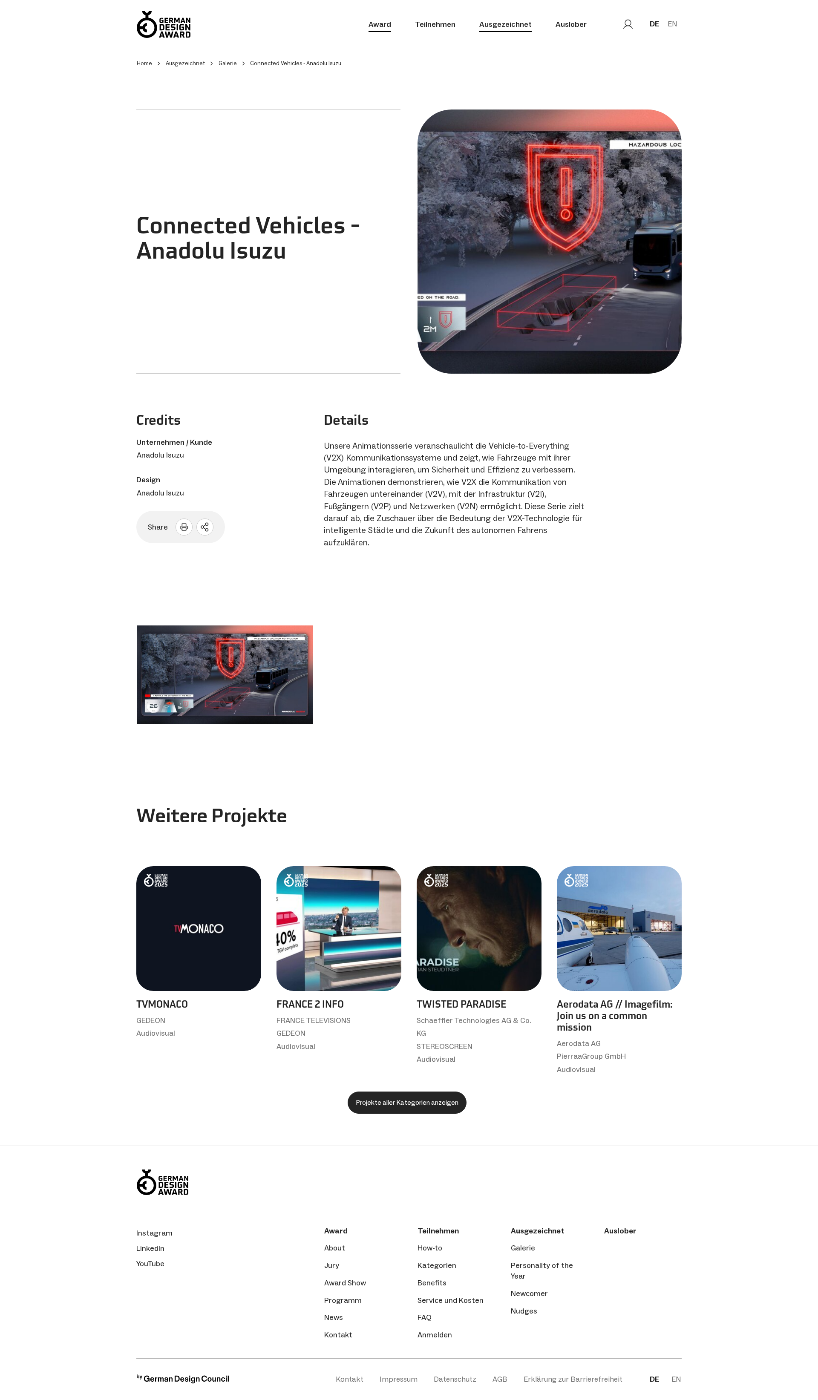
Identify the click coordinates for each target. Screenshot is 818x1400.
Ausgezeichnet (505, 24)
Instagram (154, 1233)
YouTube (150, 1263)
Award (380, 24)
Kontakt (338, 1335)
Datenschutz (455, 1379)
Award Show (345, 1283)
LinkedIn (150, 1248)
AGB (500, 1379)
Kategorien (437, 1265)
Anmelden (435, 1335)
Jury (331, 1265)
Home (144, 63)
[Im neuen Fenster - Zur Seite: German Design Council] (182, 1381)
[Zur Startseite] (163, 24)
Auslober (571, 24)
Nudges (524, 1311)
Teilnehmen (435, 24)
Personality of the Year (542, 1271)
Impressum (399, 1379)
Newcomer (529, 1293)
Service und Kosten (451, 1300)
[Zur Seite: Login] (628, 24)
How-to (430, 1248)
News (333, 1317)
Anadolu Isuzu (160, 455)
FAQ (425, 1317)
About (334, 1248)
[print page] (184, 527)
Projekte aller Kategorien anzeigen (407, 1102)
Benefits (432, 1283)
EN (672, 24)
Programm (343, 1300)
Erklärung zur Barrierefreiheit (573, 1379)
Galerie (523, 1248)
